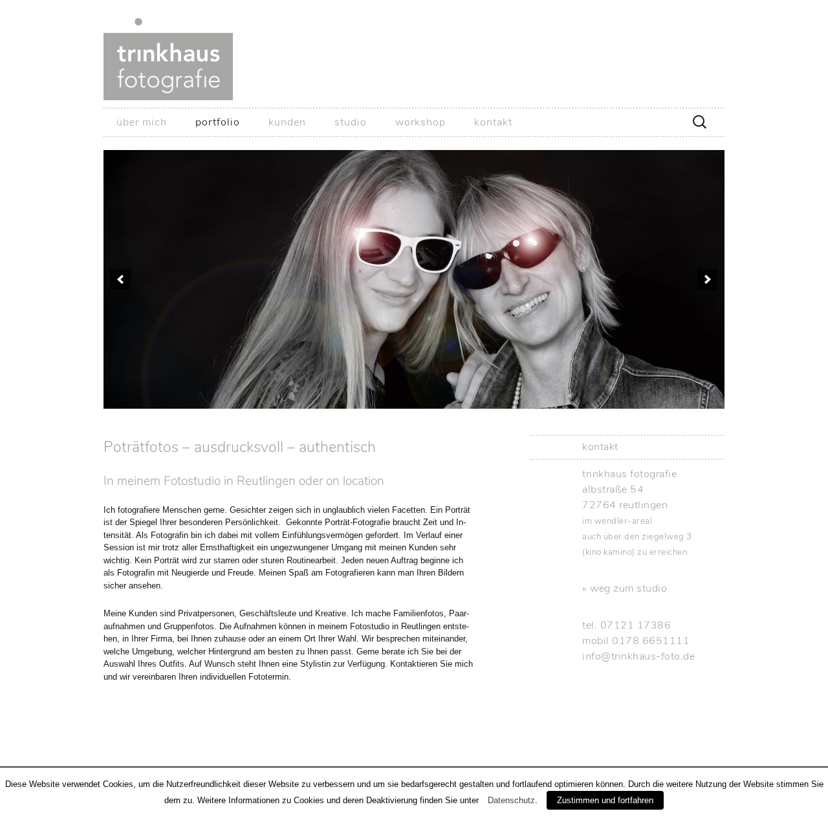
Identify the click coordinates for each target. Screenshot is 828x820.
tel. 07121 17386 (626, 625)
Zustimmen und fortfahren (605, 800)
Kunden (287, 122)
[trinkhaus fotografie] (414, 53)
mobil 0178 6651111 (636, 641)
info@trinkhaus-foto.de (638, 656)
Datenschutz (511, 800)
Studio (350, 122)
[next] (707, 279)
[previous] (120, 279)
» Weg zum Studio (624, 588)
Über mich (141, 122)
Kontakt (493, 122)
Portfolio (217, 122)
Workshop (420, 122)
